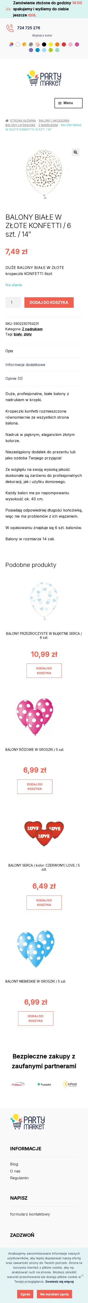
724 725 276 (28, 27)
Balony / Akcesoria (54, 120)
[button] (75, 152)
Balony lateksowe (20, 125)
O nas (15, 1171)
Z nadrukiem (48, 125)
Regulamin (19, 1178)
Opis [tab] (9, 350)
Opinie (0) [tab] (14, 378)
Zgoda (25, 1294)
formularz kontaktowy (30, 1214)
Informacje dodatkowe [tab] (25, 364)
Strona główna (23, 120)
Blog (14, 1164)
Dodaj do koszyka (49, 302)
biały (18, 334)
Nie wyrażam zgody (54, 1294)
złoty (28, 334)
